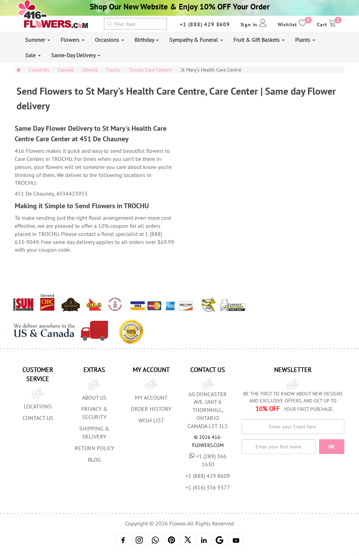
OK (331, 446)
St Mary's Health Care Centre (211, 70)
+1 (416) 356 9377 (207, 487)
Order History (151, 408)
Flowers (71, 39)
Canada (66, 70)
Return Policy (94, 448)
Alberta (89, 70)
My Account (151, 397)
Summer (36, 39)
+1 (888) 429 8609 (205, 24)
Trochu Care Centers (150, 70)
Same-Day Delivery (74, 55)
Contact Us (37, 417)
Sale (31, 55)
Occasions (108, 39)
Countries (39, 70)
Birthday (145, 39)
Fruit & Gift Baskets (257, 39)
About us (94, 397)
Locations (38, 406)
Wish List (151, 420)
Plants (303, 39)
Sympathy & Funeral (194, 39)
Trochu (113, 70)
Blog (94, 459)
